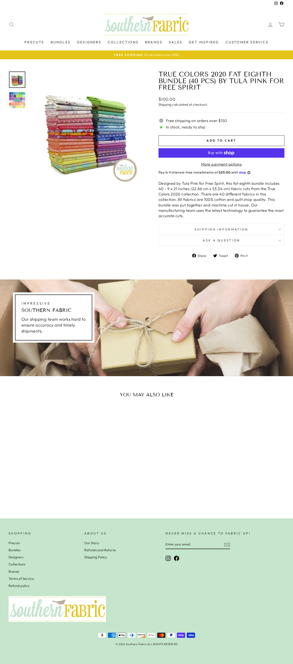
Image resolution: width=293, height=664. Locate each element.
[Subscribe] (227, 544)
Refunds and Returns (100, 550)
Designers (89, 42)
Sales (175, 42)
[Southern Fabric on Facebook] (176, 558)
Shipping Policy (95, 557)
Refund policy (19, 586)
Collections (123, 42)
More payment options (221, 164)
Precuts (34, 42)
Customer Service (247, 42)
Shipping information (221, 229)
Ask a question (221, 240)
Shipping (165, 104)
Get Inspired (204, 42)
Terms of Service (21, 579)
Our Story (91, 543)
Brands (153, 42)
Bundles (61, 42)
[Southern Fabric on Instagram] (168, 558)
